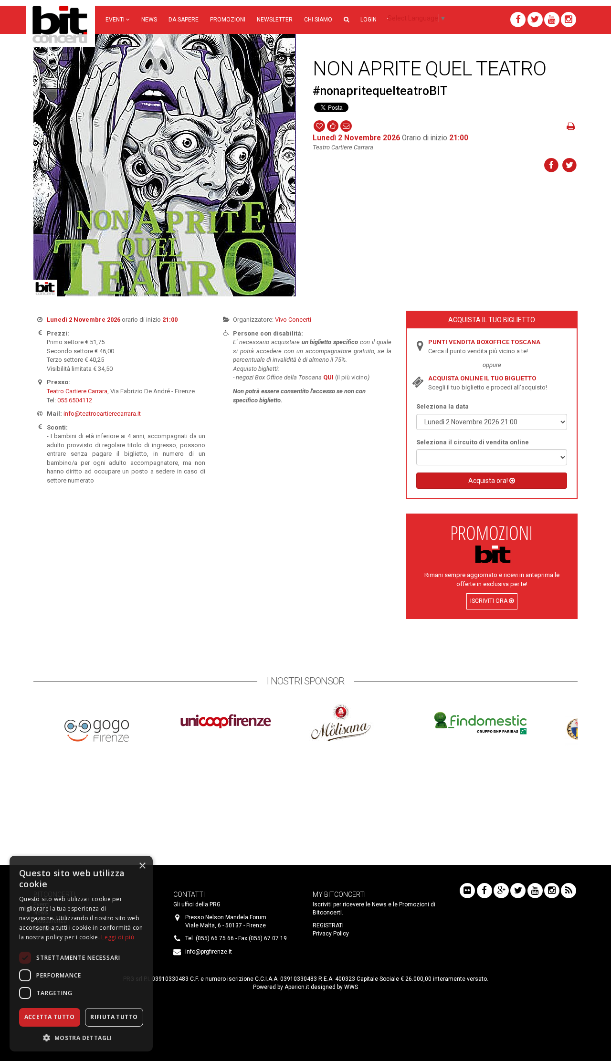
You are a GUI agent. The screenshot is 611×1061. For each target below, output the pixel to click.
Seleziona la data (442, 406)
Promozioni (227, 19)
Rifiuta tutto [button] (113, 1017)
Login (368, 19)
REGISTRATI (328, 925)
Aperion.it (296, 987)
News (149, 19)
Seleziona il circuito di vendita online (472, 442)
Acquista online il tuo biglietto (482, 378)
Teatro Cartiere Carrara (77, 391)
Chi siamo (318, 19)
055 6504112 (74, 400)
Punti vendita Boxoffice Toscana (484, 342)
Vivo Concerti (293, 319)
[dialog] (81, 953)
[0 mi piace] (332, 125)
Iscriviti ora (489, 601)
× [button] (142, 866)
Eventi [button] (115, 19)
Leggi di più (117, 937)
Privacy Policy (331, 933)
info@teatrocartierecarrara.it (102, 413)
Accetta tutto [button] (49, 1017)
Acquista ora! (488, 480)
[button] (346, 20)
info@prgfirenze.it (208, 951)
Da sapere (184, 19)
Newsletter (275, 19)
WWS (351, 987)
